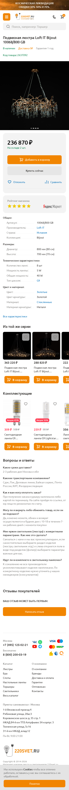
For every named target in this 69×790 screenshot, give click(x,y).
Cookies (28, 769)
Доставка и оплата (43, 677)
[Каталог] (6, 17)
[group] (34, 95)
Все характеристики (15, 316)
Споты (7, 677)
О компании (39, 669)
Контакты (37, 691)
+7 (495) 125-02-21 (15, 645)
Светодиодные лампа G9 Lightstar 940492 (45, 436)
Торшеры (8, 686)
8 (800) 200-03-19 (14, 654)
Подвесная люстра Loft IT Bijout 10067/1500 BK (45, 369)
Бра (5, 673)
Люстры (8, 669)
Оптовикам (38, 686)
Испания (42, 232)
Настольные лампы (14, 682)
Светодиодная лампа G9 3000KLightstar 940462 (13, 436)
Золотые (42, 291)
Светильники (11, 691)
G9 (38, 280)
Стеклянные (44, 302)
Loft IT (40, 227)
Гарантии (37, 682)
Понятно (34, 783)
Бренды (36, 673)
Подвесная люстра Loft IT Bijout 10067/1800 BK (15, 369)
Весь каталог (10, 695)
